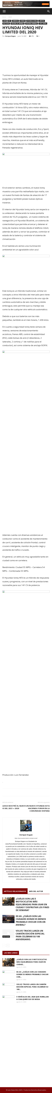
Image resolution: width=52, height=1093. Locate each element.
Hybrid (22, 21)
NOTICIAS (6, 23)
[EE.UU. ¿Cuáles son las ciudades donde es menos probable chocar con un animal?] (8, 919)
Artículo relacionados (15, 891)
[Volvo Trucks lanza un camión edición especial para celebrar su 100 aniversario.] (8, 933)
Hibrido (15, 21)
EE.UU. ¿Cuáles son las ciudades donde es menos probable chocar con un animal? (31, 920)
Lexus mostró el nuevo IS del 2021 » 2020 (14, 807)
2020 (10, 17)
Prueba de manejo (17, 23)
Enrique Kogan (10, 36)
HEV (9, 21)
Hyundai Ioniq (32, 21)
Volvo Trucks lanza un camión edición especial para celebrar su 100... (32, 986)
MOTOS (5, 904)
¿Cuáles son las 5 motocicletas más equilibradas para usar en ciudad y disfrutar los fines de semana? (32, 904)
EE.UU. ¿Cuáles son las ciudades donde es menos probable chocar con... (32, 974)
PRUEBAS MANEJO (31, 23)
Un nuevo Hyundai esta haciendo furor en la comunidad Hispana (38, 808)
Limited (41, 21)
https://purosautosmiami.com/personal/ (26, 838)
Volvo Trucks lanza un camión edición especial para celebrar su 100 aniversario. (30, 935)
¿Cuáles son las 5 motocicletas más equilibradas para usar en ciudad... (31, 962)
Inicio (4, 17)
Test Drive (42, 23)
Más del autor (36, 891)
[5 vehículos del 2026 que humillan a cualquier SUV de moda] (8, 999)
